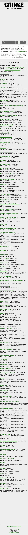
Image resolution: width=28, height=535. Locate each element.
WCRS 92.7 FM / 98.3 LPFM (12, 70)
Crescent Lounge (5, 156)
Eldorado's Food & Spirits (7, 179)
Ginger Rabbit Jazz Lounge (8, 217)
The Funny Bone (5, 194)
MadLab (2, 313)
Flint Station (3, 184)
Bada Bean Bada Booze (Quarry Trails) (11, 105)
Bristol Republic (5, 119)
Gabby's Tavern (4, 199)
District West (4, 168)
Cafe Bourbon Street (6, 137)
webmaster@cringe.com (14, 532)
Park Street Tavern (5, 368)
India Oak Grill (4, 258)
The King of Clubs (5, 276)
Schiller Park (4, 390)
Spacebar (3, 454)
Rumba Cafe (3, 385)
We (12, 42)
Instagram (14, 526)
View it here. (19, 57)
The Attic (2, 87)
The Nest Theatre (5, 342)
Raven (2, 378)
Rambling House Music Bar (8, 373)
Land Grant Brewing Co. (7, 290)
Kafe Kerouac (4, 267)
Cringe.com (16, 529)
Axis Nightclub (4, 100)
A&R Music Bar (4, 74)
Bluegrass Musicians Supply (8, 115)
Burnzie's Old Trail (5, 129)
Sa (19, 42)
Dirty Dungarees (5, 164)
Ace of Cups (3, 83)
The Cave (3, 148)
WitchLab (3, 483)
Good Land (3, 224)
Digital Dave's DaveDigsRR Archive (14, 67)
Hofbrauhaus (4, 254)
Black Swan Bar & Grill (6, 111)
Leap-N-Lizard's (4, 301)
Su (21, 42)
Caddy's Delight (4, 133)
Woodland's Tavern (5, 488)
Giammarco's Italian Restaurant (9, 213)
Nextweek (24, 42)
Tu (9, 42)
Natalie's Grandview (6, 328)
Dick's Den (3, 160)
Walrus (2, 473)
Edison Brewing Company (7, 173)
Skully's (2, 445)
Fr (16, 42)
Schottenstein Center (6, 396)
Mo (6, 42)
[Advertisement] (14, 26)
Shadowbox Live (5, 434)
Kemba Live (3, 271)
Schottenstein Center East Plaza (9, 401)
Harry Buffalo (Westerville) (8, 228)
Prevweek (4, 42)
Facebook (9, 526)
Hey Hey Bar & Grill (5, 246)
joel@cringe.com (21, 51)
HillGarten (3, 250)
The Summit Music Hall (7, 458)
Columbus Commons (6, 152)
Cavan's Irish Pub (5, 142)
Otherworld (3, 364)
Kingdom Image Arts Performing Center (11, 280)
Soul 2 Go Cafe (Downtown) (8, 449)
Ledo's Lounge (4, 305)
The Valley (3, 462)
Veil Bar (2, 468)
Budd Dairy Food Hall (6, 125)
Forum (2, 189)
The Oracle (3, 359)
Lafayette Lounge (5, 286)
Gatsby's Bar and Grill (6, 209)
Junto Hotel (3, 262)
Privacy (19, 526)
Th (14, 42)
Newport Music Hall (6, 349)
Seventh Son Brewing (6, 408)
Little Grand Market (5, 309)
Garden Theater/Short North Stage (10, 204)
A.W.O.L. (2, 79)
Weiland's (3, 478)
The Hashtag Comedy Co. (7, 232)
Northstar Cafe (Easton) (7, 355)
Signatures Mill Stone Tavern (8, 441)
